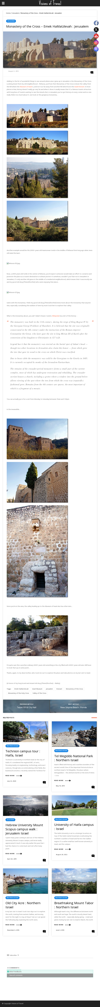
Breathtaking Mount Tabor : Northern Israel (74, 905)
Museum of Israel (26, 86)
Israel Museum (37, 689)
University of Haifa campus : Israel (74, 826)
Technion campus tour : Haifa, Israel (22, 753)
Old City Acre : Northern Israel (22, 905)
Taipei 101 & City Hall (26, 707)
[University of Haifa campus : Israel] (74, 805)
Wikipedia (55, 316)
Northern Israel (12, 746)
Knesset (59, 689)
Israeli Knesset (79, 86)
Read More (10, 776)
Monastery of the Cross (74, 689)
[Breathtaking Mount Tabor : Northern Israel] (74, 881)
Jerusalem (15, 13)
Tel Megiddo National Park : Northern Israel (73, 758)
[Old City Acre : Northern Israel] (25, 881)
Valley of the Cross (39, 693)
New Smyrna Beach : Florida (73, 707)
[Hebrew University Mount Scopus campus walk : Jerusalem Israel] (25, 805)
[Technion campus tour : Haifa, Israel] (25, 731)
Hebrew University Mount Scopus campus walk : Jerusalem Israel (24, 829)
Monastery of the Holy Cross (18, 693)
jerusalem (49, 689)
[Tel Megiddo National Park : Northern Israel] (74, 734)
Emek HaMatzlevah (21, 689)
